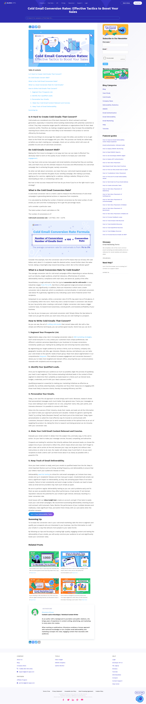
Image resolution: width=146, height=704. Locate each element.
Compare (115, 678)
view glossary (106, 258)
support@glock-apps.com (26, 671)
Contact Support (117, 681)
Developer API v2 (117, 662)
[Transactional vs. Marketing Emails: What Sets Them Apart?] (75, 586)
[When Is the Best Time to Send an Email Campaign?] (75, 559)
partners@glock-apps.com (27, 683)
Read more (33, 572)
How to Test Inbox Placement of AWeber (115, 205)
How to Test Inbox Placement (111, 162)
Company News (108, 101)
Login (86, 3)
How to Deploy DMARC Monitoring (113, 148)
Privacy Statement (57, 691)
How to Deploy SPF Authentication (113, 159)
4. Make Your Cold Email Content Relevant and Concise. (50, 103)
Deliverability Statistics (110, 105)
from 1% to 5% (46, 285)
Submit (105, 63)
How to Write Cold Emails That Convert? (43, 88)
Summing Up (33, 110)
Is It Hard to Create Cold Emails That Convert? (45, 74)
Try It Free (137, 3)
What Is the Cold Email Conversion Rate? (43, 81)
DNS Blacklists (116, 675)
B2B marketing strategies (83, 337)
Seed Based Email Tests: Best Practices (114, 166)
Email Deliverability (109, 117)
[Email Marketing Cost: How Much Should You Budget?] (44, 586)
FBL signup (115, 665)
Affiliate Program (22, 680)
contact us (106, 272)
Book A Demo (126, 3)
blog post (42, 356)
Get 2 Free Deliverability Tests (41, 514)
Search (118, 18)
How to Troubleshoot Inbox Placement (114, 173)
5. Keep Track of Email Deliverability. (43, 106)
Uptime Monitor (59, 665)
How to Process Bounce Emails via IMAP (115, 234)
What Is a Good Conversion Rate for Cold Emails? (46, 85)
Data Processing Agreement (86, 691)
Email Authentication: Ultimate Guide (114, 145)
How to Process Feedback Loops (112, 217)
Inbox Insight (59, 659)
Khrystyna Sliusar (48, 612)
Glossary (114, 668)
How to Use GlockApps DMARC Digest (114, 155)
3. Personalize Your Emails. (39, 99)
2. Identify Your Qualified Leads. (41, 96)
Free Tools (50, 3)
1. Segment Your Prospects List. (41, 92)
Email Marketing (108, 120)
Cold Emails (107, 97)
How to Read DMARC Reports (111, 152)
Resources (71, 3)
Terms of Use (46, 691)
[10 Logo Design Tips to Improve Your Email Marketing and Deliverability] (44, 559)
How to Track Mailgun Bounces (112, 231)
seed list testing (44, 474)
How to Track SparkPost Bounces (113, 227)
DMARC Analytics (60, 662)
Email (104, 49)
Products (42, 3)
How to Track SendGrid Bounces (112, 224)
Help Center (115, 684)
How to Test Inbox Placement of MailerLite (115, 213)
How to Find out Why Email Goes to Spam (115, 169)
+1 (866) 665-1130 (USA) (26, 668)
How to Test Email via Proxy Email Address (115, 182)
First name (106, 42)
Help (104, 124)
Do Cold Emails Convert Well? (39, 78)
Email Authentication (110, 113)
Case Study (106, 93)
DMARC (105, 109)
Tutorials (106, 128)
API (57, 3)
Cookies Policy (99, 691)
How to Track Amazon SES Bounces (113, 220)
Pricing (63, 3)
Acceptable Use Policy (70, 691)
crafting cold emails (54, 324)
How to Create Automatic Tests (112, 185)
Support (79, 3)
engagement (33, 158)
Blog (104, 89)
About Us (19, 659)
